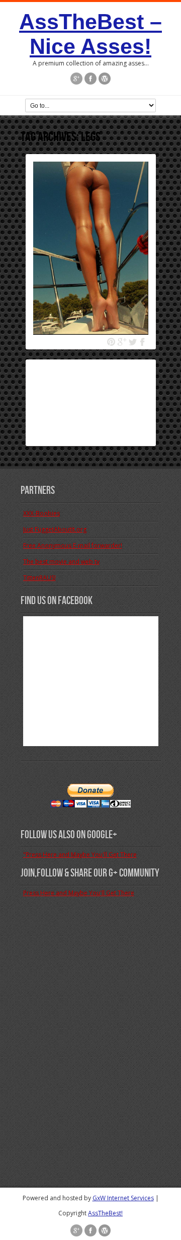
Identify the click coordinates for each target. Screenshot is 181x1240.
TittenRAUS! (39, 577)
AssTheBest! (105, 1213)
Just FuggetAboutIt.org (54, 529)
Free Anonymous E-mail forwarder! (72, 545)
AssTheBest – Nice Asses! (90, 34)
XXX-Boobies (41, 513)
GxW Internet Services (123, 1198)
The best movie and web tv (61, 561)
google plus (122, 342)
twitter (132, 342)
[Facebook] (90, 79)
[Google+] (76, 79)
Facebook (143, 342)
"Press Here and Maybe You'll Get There (80, 854)
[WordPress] (105, 79)
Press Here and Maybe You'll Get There (78, 893)
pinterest (111, 342)
